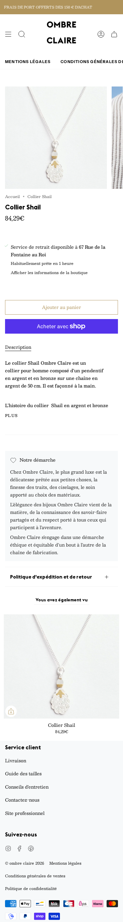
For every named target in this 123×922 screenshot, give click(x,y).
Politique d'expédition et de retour (51, 576)
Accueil (12, 196)
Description (18, 347)
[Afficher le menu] (8, 34)
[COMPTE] (101, 34)
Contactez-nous (22, 800)
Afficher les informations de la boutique (49, 273)
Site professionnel (24, 813)
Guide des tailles (23, 773)
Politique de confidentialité (31, 888)
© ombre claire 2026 (24, 863)
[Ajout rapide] (11, 711)
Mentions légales (65, 863)
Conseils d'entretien (27, 787)
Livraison (15, 760)
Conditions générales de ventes (35, 876)
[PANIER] (114, 34)
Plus (11, 415)
